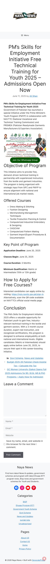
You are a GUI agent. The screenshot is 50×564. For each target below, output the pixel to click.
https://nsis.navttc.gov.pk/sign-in (28, 294)
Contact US (25, 541)
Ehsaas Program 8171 (25, 505)
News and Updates (33, 358)
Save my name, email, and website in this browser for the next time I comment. (24, 444)
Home (25, 545)
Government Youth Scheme (25, 509)
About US (25, 538)
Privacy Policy (25, 549)
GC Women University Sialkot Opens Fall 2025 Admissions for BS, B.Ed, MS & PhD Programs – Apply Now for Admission (25, 373)
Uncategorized (25, 524)
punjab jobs (25, 520)
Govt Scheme (16, 358)
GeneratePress (38, 560)
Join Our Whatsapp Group (25, 160)
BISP (25, 502)
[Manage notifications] (44, 559)
